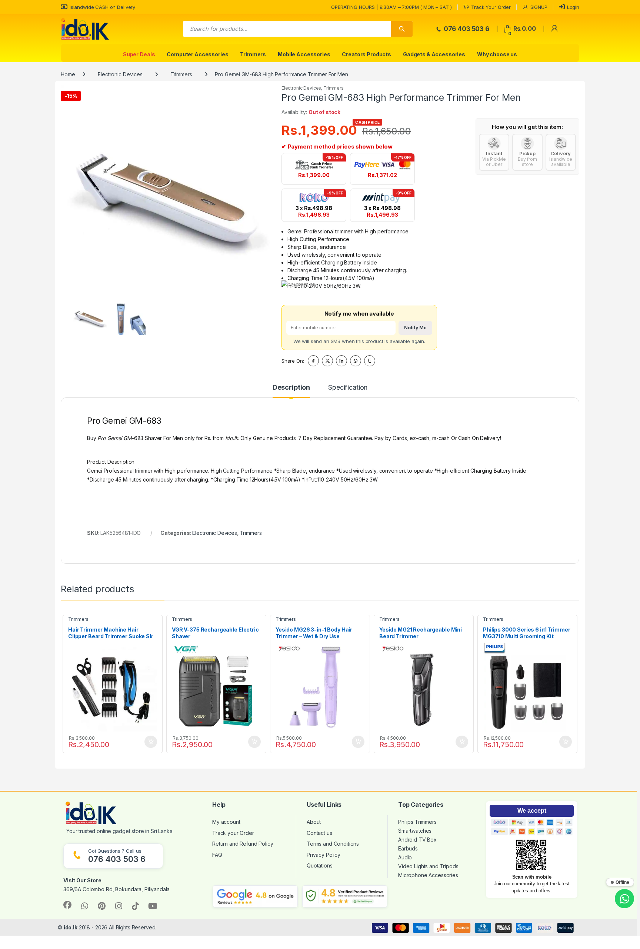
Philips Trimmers (417, 822)
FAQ (217, 855)
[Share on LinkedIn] (341, 360)
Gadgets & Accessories (434, 54)
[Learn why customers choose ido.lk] (344, 896)
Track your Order (233, 833)
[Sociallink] (67, 905)
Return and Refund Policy (242, 843)
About (314, 822)
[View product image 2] (127, 316)
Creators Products (366, 54)
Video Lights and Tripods (428, 866)
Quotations (320, 865)
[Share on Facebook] (313, 360)
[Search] (402, 29)
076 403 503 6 (465, 29)
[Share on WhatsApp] (355, 360)
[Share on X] (327, 360)
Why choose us (497, 54)
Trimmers (253, 54)
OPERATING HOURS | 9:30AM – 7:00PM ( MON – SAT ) (391, 7)
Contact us (319, 833)
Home (68, 74)
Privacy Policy (323, 855)
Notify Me (415, 327)
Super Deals (139, 54)
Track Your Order (491, 7)
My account (226, 822)
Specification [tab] (347, 387)
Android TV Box (417, 839)
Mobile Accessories (304, 54)
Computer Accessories (197, 54)
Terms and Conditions (333, 843)
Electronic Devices (120, 74)
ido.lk (70, 927)
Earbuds (408, 848)
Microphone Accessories (428, 875)
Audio (405, 857)
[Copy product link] (369, 360)
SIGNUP (538, 7)
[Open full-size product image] (165, 189)
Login (573, 7)
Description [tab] (291, 387)
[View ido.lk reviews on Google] (255, 896)
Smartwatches (414, 831)
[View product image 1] (89, 316)
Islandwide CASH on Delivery (102, 7)
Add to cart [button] (150, 742)
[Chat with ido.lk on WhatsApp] (624, 898)
